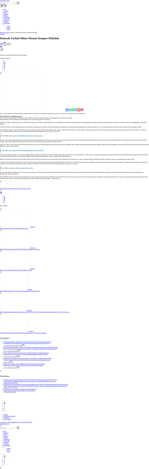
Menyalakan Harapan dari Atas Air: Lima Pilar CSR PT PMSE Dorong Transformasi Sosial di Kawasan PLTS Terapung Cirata (34, 312)
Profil (8, 450)
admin (1, 43)
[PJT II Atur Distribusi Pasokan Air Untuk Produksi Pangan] (15, 268)
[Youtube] (79, 109)
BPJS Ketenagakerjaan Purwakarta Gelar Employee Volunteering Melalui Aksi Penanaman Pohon (30, 349)
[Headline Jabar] (4, 0)
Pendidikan (6, 439)
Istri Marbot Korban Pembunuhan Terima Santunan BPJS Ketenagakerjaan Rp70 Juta (26, 343)
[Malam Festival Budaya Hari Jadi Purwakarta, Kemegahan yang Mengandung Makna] (27, 358)
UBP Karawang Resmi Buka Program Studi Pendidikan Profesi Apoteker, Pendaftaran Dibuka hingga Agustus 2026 (35, 386)
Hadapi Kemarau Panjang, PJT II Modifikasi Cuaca (14, 228)
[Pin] (4, 68)
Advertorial (6, 440)
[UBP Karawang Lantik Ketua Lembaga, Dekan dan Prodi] (19, 389)
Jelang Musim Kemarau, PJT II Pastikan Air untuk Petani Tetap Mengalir (20, 291)
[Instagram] (82, 109)
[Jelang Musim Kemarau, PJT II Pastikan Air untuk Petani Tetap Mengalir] (14, 289)
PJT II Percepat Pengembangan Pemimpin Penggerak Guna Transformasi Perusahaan (23, 333)
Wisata (9, 448)
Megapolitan (6, 445)
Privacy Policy (7, 419)
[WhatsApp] (4, 70)
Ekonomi (5, 436)
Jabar (4, 431)
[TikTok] (4, 408)
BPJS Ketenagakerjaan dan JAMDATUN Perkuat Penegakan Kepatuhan (20, 249)
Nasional (2, 34)
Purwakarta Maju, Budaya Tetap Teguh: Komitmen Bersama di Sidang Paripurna (25, 354)
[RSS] (4, 411)
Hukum (5, 437)
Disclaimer (6, 418)
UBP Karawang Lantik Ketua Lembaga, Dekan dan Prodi (19, 390)
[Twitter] (4, 64)
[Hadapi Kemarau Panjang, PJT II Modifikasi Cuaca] (15, 227)
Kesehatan (6, 442)
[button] (18, 3)
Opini (8, 451)
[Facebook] (3, 61)
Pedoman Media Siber (9, 416)
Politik (5, 434)
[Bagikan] (1, 49)
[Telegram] (4, 65)
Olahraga (5, 444)
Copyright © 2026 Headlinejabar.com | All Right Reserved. (16, 422)
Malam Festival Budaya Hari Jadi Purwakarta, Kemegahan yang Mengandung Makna (26, 360)
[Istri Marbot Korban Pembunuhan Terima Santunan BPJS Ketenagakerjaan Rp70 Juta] (27, 342)
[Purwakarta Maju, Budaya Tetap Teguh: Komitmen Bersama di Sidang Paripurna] (26, 353)
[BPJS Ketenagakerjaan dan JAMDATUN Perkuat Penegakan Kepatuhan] (15, 248)
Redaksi (5, 414)
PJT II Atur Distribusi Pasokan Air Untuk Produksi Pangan (16, 270)
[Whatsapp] (72, 109)
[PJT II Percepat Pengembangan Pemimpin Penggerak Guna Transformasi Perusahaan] (14, 331)
